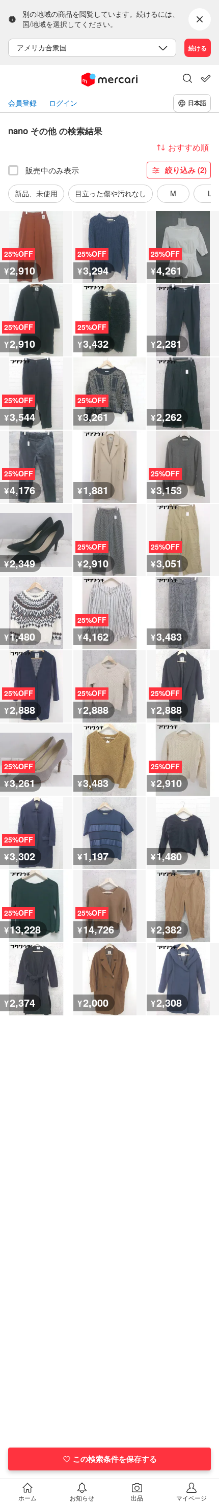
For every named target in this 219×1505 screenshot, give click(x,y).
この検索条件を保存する (115, 1458)
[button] (187, 79)
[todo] (206, 78)
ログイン (63, 103)
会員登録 (22, 103)
